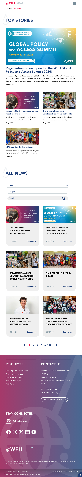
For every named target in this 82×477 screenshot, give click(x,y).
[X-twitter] (21, 432)
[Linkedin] (27, 432)
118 (49, 345)
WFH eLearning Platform (15, 377)
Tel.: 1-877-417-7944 (49, 389)
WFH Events (10, 384)
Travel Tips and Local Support (17, 371)
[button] (37, 191)
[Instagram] (15, 432)
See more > (31, 241)
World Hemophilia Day (14, 374)
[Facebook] (9, 432)
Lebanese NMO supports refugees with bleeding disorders (22, 112)
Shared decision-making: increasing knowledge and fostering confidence (22, 321)
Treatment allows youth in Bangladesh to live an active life (57, 112)
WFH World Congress (14, 381)
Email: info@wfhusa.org (49, 393)
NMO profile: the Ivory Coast (19, 147)
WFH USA (9, 8)
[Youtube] (34, 432)
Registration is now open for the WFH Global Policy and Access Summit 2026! (38, 70)
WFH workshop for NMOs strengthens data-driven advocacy (59, 321)
